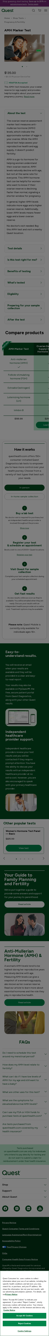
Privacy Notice (11, 1294)
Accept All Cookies (24, 1316)
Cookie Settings (24, 1331)
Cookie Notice (9, 1310)
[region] (24, 1303)
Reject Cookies (24, 1323)
